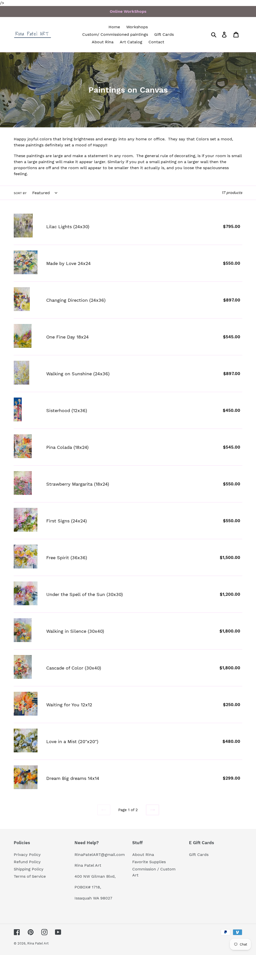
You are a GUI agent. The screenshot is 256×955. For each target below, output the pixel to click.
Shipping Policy (29, 869)
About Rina (143, 854)
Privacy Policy (27, 854)
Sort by (20, 193)
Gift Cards (198, 854)
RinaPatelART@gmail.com (99, 854)
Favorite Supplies (149, 861)
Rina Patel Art (37, 943)
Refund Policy (27, 861)
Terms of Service (30, 876)
